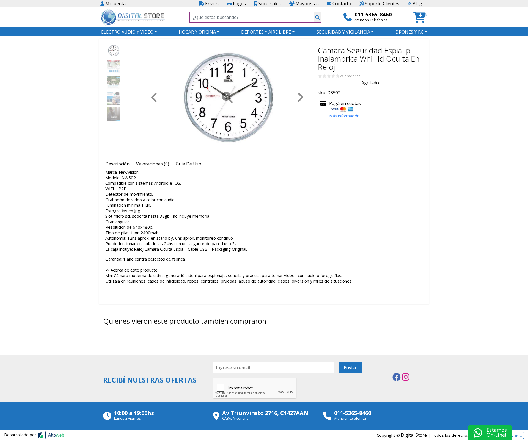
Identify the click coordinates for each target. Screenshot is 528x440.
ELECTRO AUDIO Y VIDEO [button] (127, 32)
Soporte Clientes (381, 4)
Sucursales (269, 4)
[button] (421, 17)
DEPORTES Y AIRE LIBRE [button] (266, 32)
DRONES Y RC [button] (409, 32)
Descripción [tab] (118, 164)
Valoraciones (350, 76)
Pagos (239, 4)
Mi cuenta (115, 4)
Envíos (211, 4)
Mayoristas (307, 4)
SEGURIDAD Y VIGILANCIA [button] (343, 32)
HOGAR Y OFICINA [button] (197, 32)
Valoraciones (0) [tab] (153, 164)
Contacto (341, 4)
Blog (416, 4)
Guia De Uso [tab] (188, 164)
